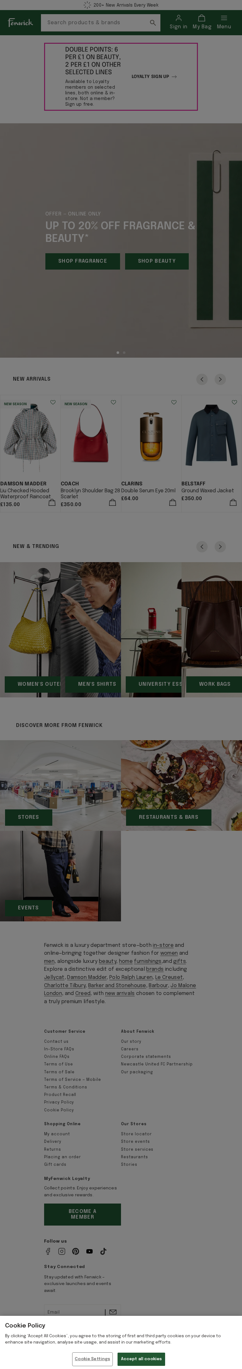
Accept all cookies (141, 1359)
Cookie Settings (92, 1359)
